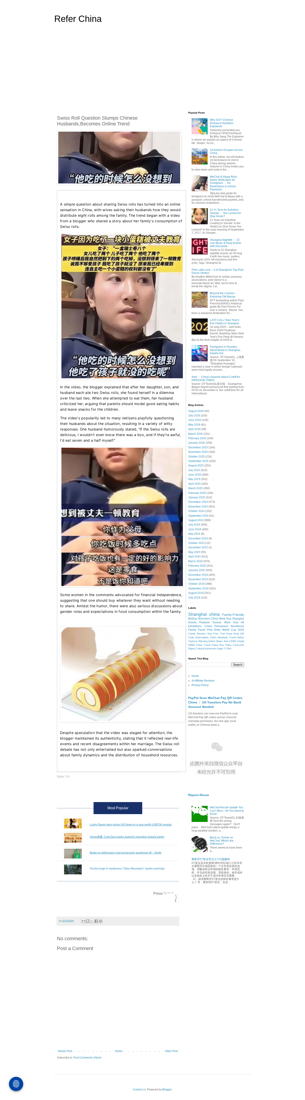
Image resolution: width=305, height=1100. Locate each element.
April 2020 (194, 556)
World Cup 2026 (233, 629)
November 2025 (198, 451)
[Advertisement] (152, 70)
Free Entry (214, 629)
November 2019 (198, 579)
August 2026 (196, 411)
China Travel (203, 645)
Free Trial (218, 633)
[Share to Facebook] (96, 921)
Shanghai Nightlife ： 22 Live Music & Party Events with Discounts (225, 243)
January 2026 (196, 442)
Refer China (78, 19)
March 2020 (195, 561)
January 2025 (196, 497)
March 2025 (195, 488)
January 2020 (196, 570)
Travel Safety (236, 637)
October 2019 (196, 583)
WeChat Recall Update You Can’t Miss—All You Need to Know (227, 810)
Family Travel (196, 629)
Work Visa (231, 622)
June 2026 (194, 420)
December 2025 (198, 447)
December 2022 (198, 547)
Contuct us (139, 1089)
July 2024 (194, 524)
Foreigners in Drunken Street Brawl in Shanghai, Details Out (225, 350)
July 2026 (194, 415)
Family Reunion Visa (200, 633)
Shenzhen (204, 618)
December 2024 (198, 501)
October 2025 (196, 456)
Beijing (192, 618)
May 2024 (194, 533)
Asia (226, 641)
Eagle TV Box (224, 648)
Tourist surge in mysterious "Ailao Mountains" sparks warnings (127, 868)
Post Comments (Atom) (87, 1057)
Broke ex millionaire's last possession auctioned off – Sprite (125, 852)
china (214, 614)
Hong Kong (232, 633)
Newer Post (65, 1051)
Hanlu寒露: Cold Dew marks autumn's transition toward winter (127, 836)
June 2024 (194, 529)
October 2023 (196, 543)
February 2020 (197, 565)
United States (215, 641)
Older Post (171, 1051)
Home (118, 1051)
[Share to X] (92, 921)
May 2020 (194, 552)
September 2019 (198, 588)
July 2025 (194, 470)
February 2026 (197, 438)
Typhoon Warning (197, 641)
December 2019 (198, 574)
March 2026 (195, 433)
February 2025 (197, 493)
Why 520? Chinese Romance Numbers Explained (222, 123)
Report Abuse (198, 795)
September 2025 (198, 461)
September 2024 (198, 515)
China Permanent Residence (224, 626)
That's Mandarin (219, 637)
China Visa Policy (222, 645)
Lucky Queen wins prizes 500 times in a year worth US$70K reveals (131, 824)
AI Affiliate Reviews (203, 680)
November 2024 (198, 506)
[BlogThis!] (88, 921)
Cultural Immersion (206, 648)
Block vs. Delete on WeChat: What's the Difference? (222, 841)
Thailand (204, 622)
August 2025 (196, 465)
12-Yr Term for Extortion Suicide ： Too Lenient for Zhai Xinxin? (225, 213)
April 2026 (194, 429)
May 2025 (194, 479)
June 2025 (194, 474)
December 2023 (198, 538)
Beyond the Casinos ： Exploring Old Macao (224, 295)
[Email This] (83, 921)
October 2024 (196, 511)
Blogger (167, 1089)
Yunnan (216, 622)
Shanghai (197, 614)
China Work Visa (221, 618)
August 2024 (196, 520)
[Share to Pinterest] (100, 921)
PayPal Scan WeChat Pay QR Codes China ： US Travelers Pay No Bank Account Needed (215, 702)
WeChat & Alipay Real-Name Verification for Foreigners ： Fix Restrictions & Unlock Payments (224, 183)
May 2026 (194, 424)
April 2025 (194, 483)
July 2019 (194, 597)
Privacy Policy (200, 685)
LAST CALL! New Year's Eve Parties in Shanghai (224, 321)
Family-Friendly (233, 614)
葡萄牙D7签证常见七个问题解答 (211, 859)
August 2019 (196, 593)
